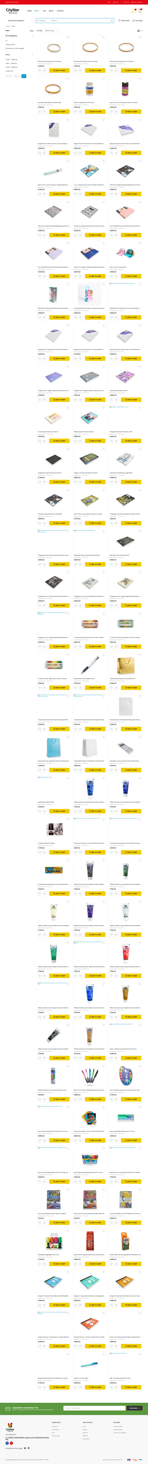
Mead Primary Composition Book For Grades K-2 (126, 1172)
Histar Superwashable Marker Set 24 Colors (88, 1172)
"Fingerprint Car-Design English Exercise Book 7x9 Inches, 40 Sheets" (60, 637)
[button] (20, 20)
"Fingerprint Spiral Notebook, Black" (49, 473)
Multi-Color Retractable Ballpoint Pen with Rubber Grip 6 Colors (95, 1090)
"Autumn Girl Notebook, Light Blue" (121, 473)
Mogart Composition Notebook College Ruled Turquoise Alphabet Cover (98, 1296)
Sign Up (85, 1433)
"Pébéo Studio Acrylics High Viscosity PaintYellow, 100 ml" (129, 1008)
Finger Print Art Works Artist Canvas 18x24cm (88, 349)
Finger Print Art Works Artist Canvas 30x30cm (125, 308)
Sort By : (40, 31)
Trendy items (10, 45)
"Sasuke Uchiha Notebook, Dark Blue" (50, 514)
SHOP (36, 11)
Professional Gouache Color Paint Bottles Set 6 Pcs (127, 843)
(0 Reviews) (49, 63)
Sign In (135, 2)
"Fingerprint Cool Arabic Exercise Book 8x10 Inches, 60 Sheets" (58, 596)
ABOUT (51, 11)
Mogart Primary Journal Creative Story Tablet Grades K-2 (93, 1337)
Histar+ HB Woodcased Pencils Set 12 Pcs (123, 1049)
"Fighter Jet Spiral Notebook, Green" (86, 473)
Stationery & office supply (15, 48)
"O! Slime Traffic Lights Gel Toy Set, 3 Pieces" (52, 679)
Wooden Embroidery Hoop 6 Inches (49, 61)
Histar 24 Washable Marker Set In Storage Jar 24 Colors (56, 1172)
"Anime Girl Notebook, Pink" (119, 391)
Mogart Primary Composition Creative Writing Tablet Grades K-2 (59, 1337)
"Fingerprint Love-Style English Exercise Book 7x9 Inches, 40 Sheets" (96, 596)
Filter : (8, 31)
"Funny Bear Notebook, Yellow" (48, 432)
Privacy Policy (118, 1426)
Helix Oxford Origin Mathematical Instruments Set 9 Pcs (92, 1255)
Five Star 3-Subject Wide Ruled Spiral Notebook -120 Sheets (93, 267)
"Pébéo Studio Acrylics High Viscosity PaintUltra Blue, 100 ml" (58, 1008)
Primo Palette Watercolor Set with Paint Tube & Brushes (128, 1090)
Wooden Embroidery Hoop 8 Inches (49, 102)
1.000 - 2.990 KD (11, 63)
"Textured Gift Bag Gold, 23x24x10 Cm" (122, 679)
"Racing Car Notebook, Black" (119, 555)
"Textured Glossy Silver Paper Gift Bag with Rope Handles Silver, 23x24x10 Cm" (63, 720)
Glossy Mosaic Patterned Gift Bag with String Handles (127, 720)
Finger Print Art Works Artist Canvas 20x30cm (53, 349)
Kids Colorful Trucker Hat (118, 267)
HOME (29, 11)
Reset (32, 30)
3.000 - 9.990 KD (11, 67)
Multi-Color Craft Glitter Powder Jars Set (123, 102)
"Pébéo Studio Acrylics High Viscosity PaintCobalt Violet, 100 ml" (95, 926)
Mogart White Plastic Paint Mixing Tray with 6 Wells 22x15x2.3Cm (59, 1378)
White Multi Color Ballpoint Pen (84, 679)
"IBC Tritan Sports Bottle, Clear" (120, 1378)
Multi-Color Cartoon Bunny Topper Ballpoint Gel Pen (55, 185)
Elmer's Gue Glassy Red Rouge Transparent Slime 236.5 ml (129, 1337)
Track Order (125, 21)
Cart (84, 1426)
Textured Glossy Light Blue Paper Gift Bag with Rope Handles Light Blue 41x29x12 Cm (65, 761)
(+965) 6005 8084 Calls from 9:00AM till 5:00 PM (27, 1438)
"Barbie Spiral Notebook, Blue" (84, 432)
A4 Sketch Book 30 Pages (46, 843)
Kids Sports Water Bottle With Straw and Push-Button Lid (56, 308)
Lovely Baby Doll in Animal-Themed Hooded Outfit (90, 308)
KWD (109, 2)
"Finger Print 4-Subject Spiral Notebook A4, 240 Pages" (56, 391)
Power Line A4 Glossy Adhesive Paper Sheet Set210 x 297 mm (94, 1214)
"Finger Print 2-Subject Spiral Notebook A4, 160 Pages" (92, 391)
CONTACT (60, 11)
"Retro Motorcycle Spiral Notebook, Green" (88, 514)
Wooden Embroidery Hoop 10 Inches (122, 61)
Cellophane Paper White (46, 802)
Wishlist (85, 1436)
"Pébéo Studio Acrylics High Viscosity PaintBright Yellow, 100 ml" (59, 926)
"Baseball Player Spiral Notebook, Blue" (87, 555)
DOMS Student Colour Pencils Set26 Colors (52, 1090)
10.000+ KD (9, 71)
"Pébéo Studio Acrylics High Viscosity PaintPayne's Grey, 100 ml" (95, 967)
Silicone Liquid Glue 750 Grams (84, 102)
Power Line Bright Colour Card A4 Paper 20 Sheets (90, 1131)
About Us (55, 1426)
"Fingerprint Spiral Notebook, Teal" (121, 432)
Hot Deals (139, 21)
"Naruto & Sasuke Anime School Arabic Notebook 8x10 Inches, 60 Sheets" (98, 226)
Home (8, 26)
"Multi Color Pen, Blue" (81, 1378)
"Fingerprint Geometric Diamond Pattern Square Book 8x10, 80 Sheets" (61, 555)
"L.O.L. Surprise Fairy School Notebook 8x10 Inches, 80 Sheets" (94, 185)
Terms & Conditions (120, 1433)
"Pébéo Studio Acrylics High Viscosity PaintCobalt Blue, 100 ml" (94, 1008)
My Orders (86, 1439)
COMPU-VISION (44, 1460)
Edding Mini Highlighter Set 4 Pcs (48, 1255)
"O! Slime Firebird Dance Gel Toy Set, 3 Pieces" (89, 637)
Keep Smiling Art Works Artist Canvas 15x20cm (125, 349)
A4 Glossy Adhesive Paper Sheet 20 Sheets (52, 1214)
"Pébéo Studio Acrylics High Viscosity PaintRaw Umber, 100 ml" (94, 884)
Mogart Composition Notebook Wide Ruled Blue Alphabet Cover (59, 1296)
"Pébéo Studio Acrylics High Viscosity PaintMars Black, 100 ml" (58, 1049)
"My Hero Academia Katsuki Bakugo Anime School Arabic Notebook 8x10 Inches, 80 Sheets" (68, 226)
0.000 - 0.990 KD (11, 60)
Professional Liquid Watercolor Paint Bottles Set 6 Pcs (55, 884)
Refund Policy (118, 1430)
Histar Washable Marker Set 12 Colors (122, 1131)
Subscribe (133, 1408)
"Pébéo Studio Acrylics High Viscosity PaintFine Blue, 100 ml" (93, 802)
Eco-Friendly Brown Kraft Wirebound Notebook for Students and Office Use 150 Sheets (66, 267)
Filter (23, 76)
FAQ (44, 11)
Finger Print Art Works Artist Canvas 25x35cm (53, 144)
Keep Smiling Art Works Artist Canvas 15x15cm (125, 144)
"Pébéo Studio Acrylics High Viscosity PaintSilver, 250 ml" (92, 1049)
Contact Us (126, 2)
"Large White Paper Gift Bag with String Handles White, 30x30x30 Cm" (97, 761)
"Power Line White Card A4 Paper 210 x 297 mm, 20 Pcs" (128, 1214)
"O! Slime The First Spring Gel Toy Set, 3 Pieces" (125, 637)
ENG (116, 2)
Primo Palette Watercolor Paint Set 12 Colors (53, 1131)
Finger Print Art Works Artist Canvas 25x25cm (88, 144)
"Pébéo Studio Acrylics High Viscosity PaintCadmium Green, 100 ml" (60, 967)
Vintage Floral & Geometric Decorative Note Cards (126, 761)
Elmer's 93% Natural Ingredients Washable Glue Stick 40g (129, 1255)
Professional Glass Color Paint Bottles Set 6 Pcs (90, 843)
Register (140, 2)
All (6, 41)
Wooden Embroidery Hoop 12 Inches (86, 61)
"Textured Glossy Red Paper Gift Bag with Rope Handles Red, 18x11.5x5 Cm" (98, 720)
